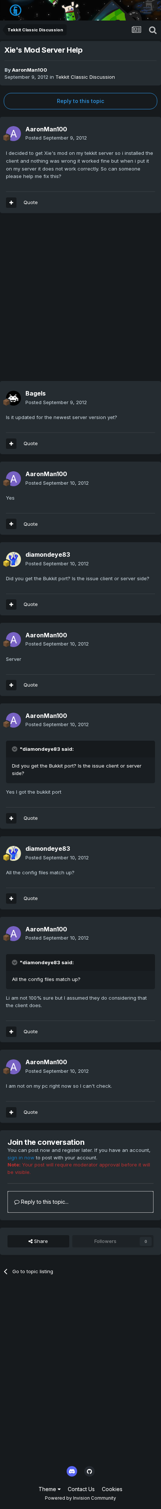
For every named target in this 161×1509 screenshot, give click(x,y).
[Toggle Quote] (15, 749)
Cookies (112, 1489)
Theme (48, 1489)
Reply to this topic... (44, 1202)
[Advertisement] (80, 301)
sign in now (20, 1157)
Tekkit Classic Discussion (85, 77)
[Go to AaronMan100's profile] (13, 133)
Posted (56, 138)
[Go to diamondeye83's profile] (13, 559)
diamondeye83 (47, 554)
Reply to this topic (80, 101)
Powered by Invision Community (80, 1498)
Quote (31, 202)
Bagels (35, 393)
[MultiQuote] (11, 202)
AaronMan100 (29, 70)
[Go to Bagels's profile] (13, 398)
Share (40, 1241)
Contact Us (81, 1489)
